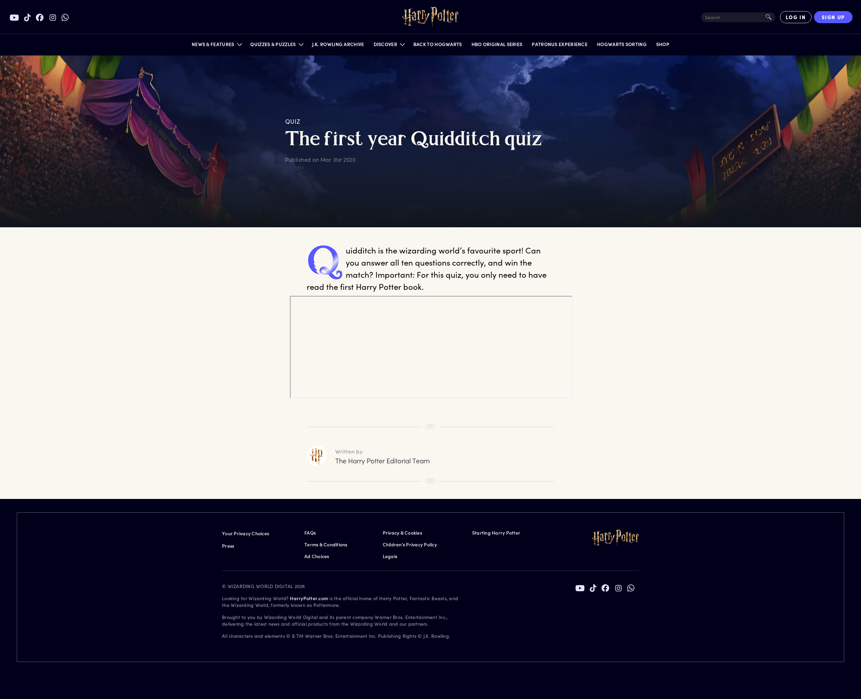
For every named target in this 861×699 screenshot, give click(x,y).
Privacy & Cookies (402, 533)
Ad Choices (316, 556)
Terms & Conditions (325, 544)
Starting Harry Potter (496, 533)
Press (228, 546)
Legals (390, 556)
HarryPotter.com (309, 598)
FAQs (310, 533)
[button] (216, 46)
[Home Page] (430, 17)
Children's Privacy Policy (410, 544)
